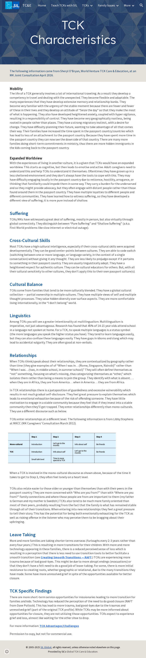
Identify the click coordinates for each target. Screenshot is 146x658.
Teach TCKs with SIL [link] (64, 5)
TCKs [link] (85, 5)
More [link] (127, 5)
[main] (73, 32)
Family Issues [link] (106, 5)
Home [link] (42, 5)
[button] (141, 5)
